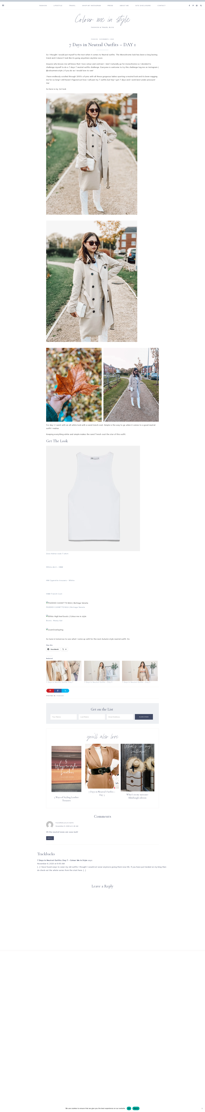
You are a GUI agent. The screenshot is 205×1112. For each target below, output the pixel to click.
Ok (129, 1108)
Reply (50, 838)
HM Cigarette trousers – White (60, 580)
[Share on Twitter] (65, 691)
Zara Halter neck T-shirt (57, 554)
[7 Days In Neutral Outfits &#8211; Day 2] (140, 671)
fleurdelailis (62, 823)
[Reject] (202, 1108)
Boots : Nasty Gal (54, 621)
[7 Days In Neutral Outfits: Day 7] (64, 671)
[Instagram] (197, 2)
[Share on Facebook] (58, 691)
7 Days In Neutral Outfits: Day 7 (59, 682)
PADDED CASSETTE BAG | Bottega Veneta (65, 607)
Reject (136, 1108)
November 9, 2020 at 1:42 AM (67, 826)
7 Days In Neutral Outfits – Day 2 (136, 682)
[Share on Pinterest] (50, 691)
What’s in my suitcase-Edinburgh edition (137, 796)
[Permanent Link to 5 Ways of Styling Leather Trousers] (66, 793)
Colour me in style (102, 20)
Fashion (94, 39)
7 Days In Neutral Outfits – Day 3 (98, 682)
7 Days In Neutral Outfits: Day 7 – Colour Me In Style (62, 860)
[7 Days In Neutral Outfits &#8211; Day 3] (102, 671)
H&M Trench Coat (54, 594)
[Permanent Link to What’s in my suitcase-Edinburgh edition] (137, 791)
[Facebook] (190, 2)
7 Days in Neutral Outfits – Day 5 (102, 793)
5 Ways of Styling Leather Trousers (66, 799)
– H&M (54, 567)
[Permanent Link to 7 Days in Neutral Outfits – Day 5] (102, 788)
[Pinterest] (193, 2)
